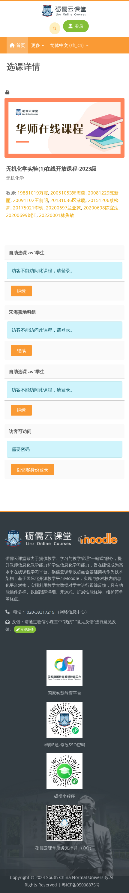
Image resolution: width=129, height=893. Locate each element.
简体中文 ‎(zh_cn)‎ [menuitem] (66, 45)
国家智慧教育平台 (64, 693)
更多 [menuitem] (35, 45)
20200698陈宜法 (100, 208)
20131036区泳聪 (68, 200)
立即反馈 (27, 629)
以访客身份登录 (32, 470)
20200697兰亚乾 (63, 208)
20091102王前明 (30, 200)
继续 (21, 291)
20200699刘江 (21, 215)
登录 (79, 26)
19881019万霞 (32, 193)
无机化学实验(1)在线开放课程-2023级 (51, 168)
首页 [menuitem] (20, 45)
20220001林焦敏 (56, 215)
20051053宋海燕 (68, 193)
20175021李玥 (28, 208)
